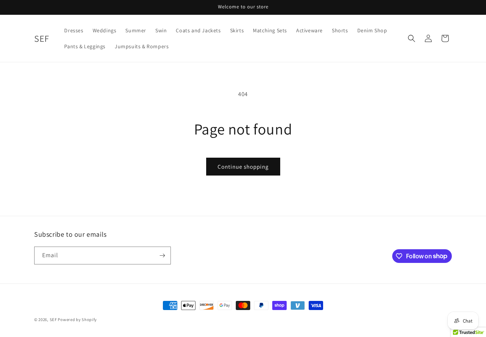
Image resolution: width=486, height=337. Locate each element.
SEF (53, 319)
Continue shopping (243, 166)
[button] (411, 38)
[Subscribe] (162, 255)
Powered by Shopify (77, 319)
